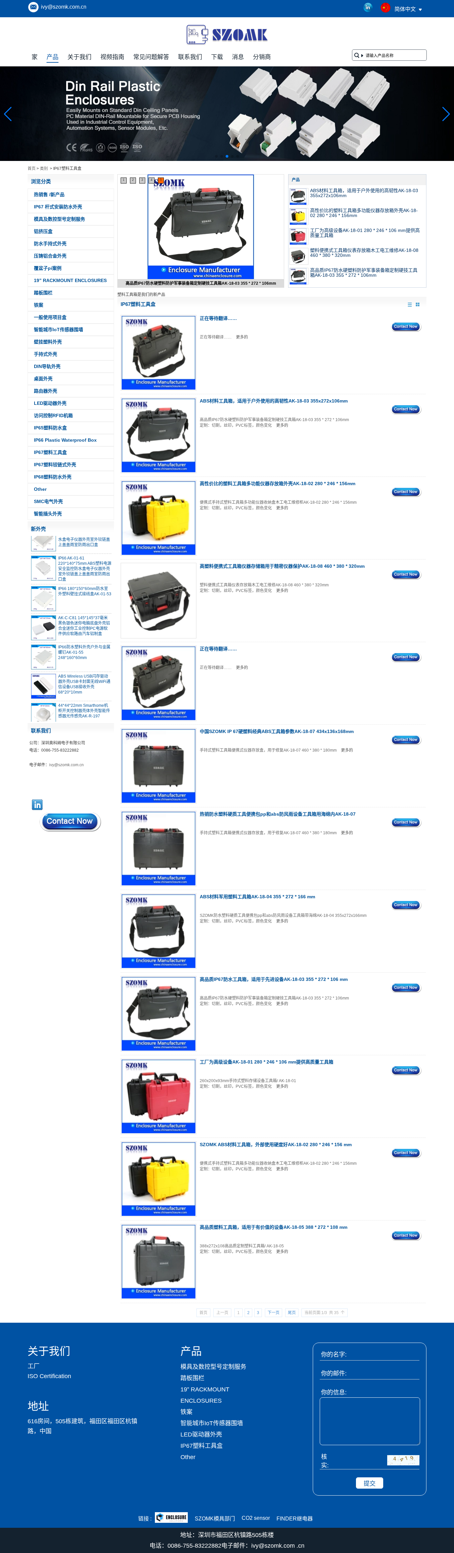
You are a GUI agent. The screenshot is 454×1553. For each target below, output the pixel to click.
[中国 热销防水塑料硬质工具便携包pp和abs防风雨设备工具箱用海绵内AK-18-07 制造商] (158, 848)
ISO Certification (49, 1376)
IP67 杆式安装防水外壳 (58, 206)
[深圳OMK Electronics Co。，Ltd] (227, 44)
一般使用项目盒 (50, 317)
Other (40, 489)
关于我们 (79, 57)
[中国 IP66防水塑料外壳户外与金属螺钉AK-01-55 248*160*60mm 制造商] (43, 646)
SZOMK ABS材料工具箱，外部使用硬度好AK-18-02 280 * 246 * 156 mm (276, 1144)
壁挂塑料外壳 (48, 341)
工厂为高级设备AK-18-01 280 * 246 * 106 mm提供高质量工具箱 (365, 233)
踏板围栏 (43, 292)
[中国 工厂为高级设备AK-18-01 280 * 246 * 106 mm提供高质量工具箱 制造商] (298, 236)
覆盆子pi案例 (47, 268)
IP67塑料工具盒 (50, 452)
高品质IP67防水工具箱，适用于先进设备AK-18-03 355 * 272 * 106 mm (274, 979)
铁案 (38, 305)
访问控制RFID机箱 (53, 415)
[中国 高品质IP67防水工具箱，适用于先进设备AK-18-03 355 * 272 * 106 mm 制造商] (158, 1014)
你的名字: (334, 1354)
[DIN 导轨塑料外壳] (227, 159)
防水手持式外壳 (50, 243)
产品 (52, 57)
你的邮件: (334, 1373)
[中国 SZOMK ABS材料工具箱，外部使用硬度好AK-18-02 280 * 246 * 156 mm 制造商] (158, 1179)
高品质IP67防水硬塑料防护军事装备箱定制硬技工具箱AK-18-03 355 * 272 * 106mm (201, 283)
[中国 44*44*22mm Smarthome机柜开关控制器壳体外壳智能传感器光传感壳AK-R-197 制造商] (43, 704)
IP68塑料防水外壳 (52, 477)
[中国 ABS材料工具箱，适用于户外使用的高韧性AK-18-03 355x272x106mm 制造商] (298, 196)
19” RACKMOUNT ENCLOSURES (70, 280)
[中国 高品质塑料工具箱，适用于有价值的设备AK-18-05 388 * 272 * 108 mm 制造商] (158, 1261)
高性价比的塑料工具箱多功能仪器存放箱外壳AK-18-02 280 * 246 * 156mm (364, 213)
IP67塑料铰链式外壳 (55, 464)
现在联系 (71, 822)
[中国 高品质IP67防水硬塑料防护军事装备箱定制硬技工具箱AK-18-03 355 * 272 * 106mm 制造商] (201, 228)
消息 (238, 57)
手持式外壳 (45, 354)
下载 (217, 57)
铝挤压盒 (43, 231)
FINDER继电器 (295, 1518)
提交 (370, 1483)
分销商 (262, 57)
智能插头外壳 (48, 513)
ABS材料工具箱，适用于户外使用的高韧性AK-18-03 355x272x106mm (364, 193)
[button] (216, 156)
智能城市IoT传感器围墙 (58, 329)
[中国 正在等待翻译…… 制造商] (158, 353)
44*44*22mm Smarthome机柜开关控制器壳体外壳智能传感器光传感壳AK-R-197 (84, 700)
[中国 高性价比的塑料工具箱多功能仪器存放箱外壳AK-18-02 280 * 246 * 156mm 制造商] (298, 216)
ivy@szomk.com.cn (63, 7)
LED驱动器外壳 (50, 403)
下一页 (274, 1312)
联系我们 (190, 57)
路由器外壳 (45, 391)
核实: (325, 1461)
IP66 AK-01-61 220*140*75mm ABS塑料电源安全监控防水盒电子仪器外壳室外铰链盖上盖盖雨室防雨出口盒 (84, 558)
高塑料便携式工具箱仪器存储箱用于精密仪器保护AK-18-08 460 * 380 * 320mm (282, 566)
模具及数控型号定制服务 (59, 219)
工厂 (34, 1366)
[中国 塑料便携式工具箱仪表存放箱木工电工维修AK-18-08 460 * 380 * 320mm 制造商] (298, 256)
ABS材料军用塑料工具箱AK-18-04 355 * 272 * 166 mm (257, 896)
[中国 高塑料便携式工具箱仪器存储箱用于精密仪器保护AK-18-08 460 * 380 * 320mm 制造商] (158, 600)
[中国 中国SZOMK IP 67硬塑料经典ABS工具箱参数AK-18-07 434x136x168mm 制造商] (158, 766)
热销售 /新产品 (49, 194)
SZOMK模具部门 (215, 1518)
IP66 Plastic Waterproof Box (65, 440)
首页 (32, 168)
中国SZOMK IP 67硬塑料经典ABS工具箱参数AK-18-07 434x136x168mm (277, 731)
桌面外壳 (43, 378)
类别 (44, 168)
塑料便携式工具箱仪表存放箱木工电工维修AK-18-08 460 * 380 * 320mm (364, 253)
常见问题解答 (151, 57)
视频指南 (112, 57)
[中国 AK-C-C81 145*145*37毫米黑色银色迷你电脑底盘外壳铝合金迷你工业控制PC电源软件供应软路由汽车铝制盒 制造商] (43, 617)
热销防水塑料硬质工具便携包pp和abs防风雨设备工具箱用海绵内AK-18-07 (278, 814)
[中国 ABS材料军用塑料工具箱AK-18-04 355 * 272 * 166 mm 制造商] (158, 931)
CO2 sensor (256, 1518)
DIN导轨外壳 (47, 366)
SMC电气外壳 (48, 501)
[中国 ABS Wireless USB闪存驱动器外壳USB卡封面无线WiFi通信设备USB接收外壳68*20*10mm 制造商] (43, 675)
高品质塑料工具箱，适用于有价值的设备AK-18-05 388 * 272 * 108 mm (273, 1227)
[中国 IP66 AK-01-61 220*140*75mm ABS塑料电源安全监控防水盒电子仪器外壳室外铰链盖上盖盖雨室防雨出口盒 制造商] (43, 557)
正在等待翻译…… (218, 318)
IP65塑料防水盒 (50, 427)
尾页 (292, 1312)
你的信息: (334, 1392)
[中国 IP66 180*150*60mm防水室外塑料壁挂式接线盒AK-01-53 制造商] (43, 588)
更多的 (242, 337)
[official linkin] (368, 7)
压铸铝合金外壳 (50, 256)
